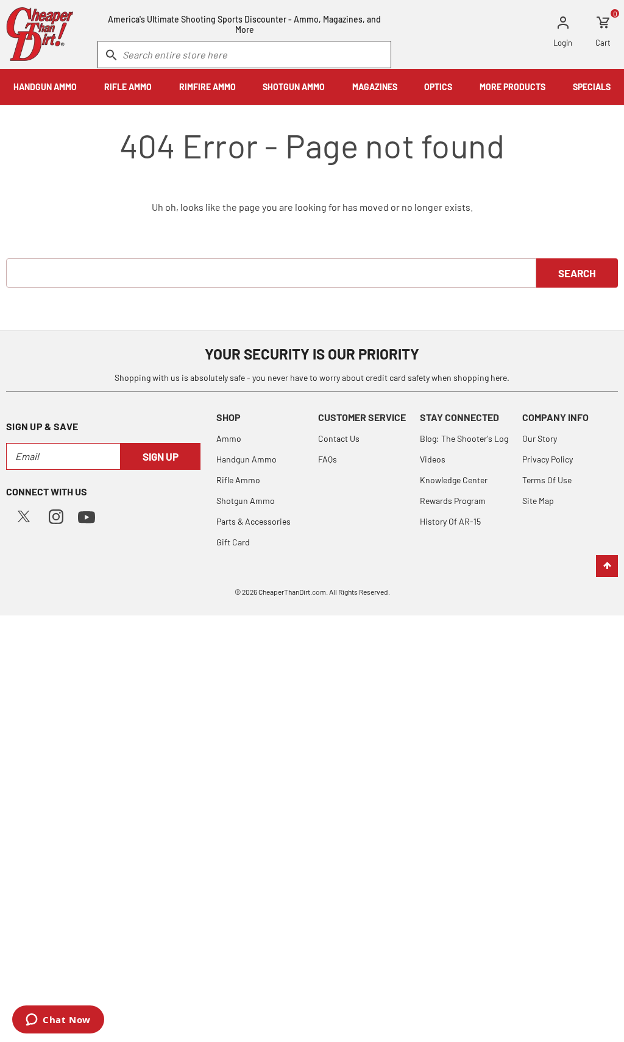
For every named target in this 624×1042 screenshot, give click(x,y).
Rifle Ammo (238, 480)
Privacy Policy (547, 459)
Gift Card (233, 542)
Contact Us (339, 438)
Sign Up (161, 456)
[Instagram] (56, 515)
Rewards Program (453, 500)
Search (577, 273)
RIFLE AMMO (128, 87)
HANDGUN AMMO (45, 87)
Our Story (539, 438)
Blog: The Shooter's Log (464, 438)
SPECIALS (592, 87)
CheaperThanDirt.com (292, 591)
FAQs (327, 459)
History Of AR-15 (450, 521)
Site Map (538, 500)
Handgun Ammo (246, 459)
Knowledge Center (454, 480)
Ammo (228, 438)
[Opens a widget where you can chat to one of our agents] (58, 1020)
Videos (432, 459)
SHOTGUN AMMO (294, 87)
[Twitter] (23, 515)
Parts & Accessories (253, 521)
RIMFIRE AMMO (207, 87)
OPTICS (438, 87)
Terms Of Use (547, 480)
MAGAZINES (374, 87)
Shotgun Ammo (245, 500)
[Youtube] (86, 516)
